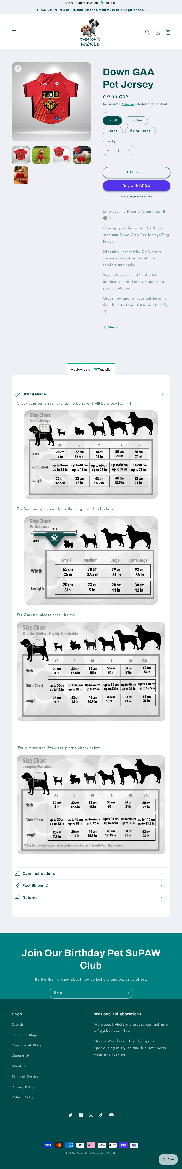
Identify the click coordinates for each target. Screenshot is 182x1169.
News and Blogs (25, 1035)
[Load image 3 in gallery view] (62, 155)
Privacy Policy (23, 1087)
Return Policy (22, 1097)
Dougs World (84, 1153)
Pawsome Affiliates (27, 1045)
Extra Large (140, 131)
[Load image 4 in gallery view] (82, 155)
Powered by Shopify (104, 1153)
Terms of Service (25, 1076)
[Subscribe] (128, 993)
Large (113, 131)
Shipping (128, 104)
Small (112, 120)
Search (17, 1024)
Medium (136, 120)
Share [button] (113, 327)
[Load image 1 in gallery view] (21, 155)
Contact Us (21, 1056)
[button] (14, 32)
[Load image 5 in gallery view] (21, 175)
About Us (19, 1066)
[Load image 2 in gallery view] (41, 155)
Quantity (109, 141)
